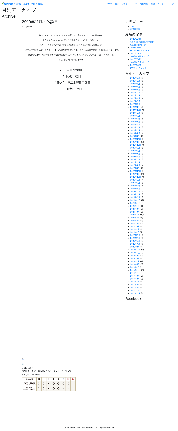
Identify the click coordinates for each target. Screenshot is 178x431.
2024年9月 (135, 113)
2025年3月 (135, 101)
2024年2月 (135, 133)
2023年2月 (135, 165)
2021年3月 (135, 226)
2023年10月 (135, 145)
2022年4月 (135, 194)
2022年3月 (135, 197)
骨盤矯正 (144, 3)
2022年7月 (135, 185)
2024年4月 (135, 127)
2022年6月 (135, 188)
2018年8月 (135, 279)
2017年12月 (135, 293)
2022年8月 (135, 182)
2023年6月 (135, 153)
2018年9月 (135, 276)
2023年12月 (135, 139)
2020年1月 (135, 247)
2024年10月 (135, 110)
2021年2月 (135, 229)
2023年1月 (135, 168)
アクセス (161, 3)
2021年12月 (135, 200)
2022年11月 (135, 174)
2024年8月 (135, 116)
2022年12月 (135, 171)
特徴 (117, 3)
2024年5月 (135, 124)
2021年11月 (135, 203)
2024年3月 (135, 130)
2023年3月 (135, 162)
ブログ (171, 3)
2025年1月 (135, 107)
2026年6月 (135, 81)
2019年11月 (135, 252)
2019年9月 (135, 255)
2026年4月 (135, 86)
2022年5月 (135, 191)
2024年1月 (135, 136)
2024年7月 (135, 118)
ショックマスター (129, 3)
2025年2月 (135, 104)
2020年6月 (135, 241)
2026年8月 (135, 78)
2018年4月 (135, 284)
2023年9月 (135, 148)
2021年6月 (135, 217)
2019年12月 (135, 249)
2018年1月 (134, 290)
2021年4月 (135, 223)
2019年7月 (135, 261)
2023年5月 (135, 156)
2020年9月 (135, 235)
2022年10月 (135, 177)
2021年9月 (135, 209)
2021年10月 (135, 206)
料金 (153, 3)
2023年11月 (135, 142)
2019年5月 (135, 264)
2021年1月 (134, 232)
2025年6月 (135, 92)
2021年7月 (135, 214)
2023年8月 (135, 150)
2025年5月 (135, 95)
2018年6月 (135, 281)
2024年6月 (135, 121)
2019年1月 (134, 267)
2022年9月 (135, 180)
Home (110, 3)
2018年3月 (135, 287)
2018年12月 (135, 270)
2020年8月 (135, 238)
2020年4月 (135, 244)
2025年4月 (135, 98)
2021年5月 (135, 220)
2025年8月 (135, 89)
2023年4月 (135, 159)
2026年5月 (135, 83)
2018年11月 (135, 273)
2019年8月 (135, 258)
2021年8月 (135, 212)
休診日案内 (135, 29)
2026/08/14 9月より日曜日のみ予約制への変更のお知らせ (142, 42)
